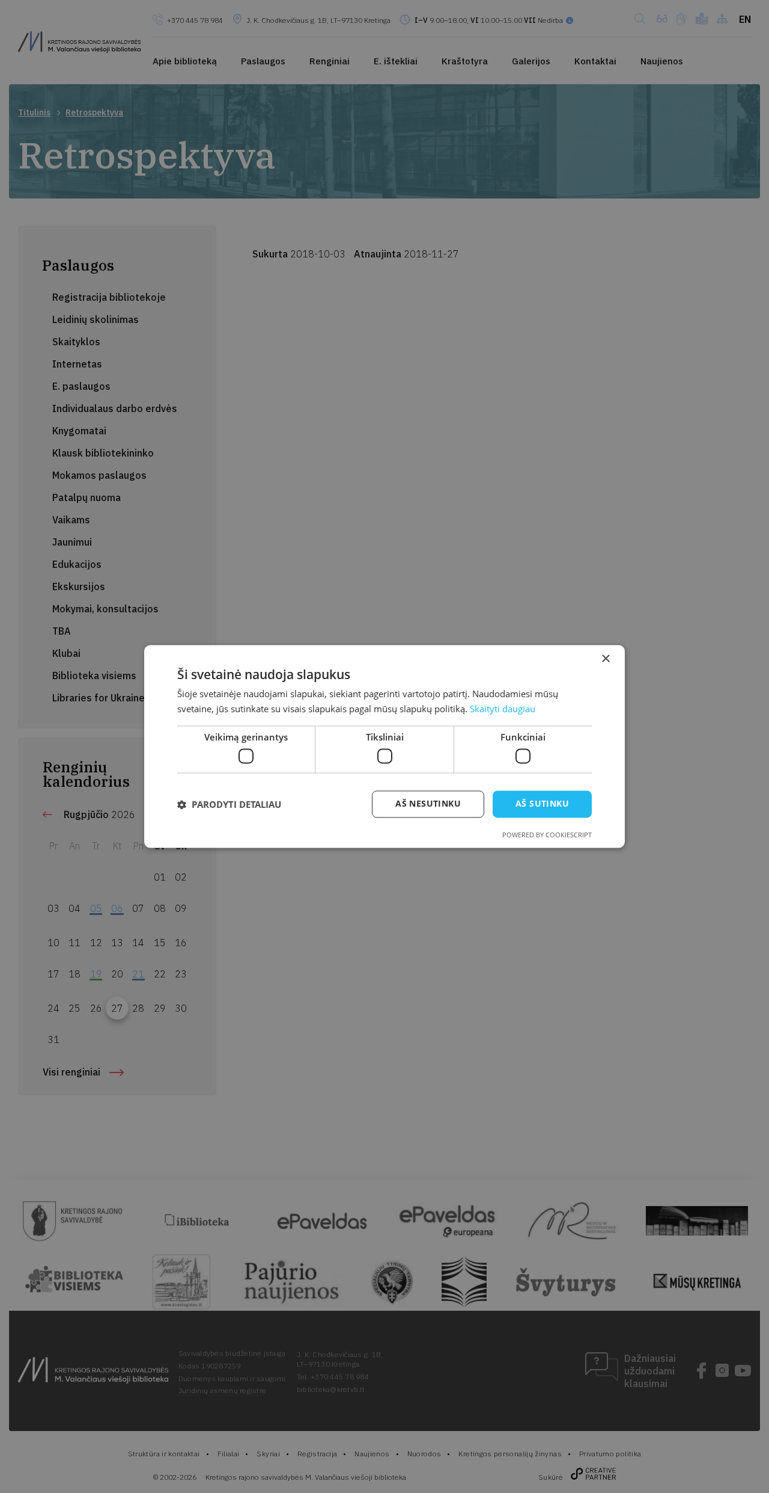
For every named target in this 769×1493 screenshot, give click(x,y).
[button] (229, 804)
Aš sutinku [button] (542, 804)
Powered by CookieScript (547, 835)
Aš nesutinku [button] (428, 804)
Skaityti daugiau (502, 709)
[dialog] (384, 746)
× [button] (605, 658)
